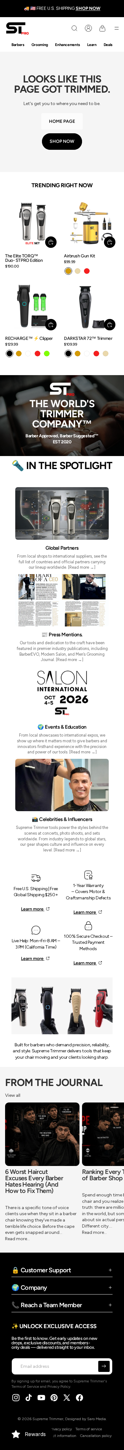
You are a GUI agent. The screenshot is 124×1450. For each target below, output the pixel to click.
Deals (108, 45)
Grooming (39, 45)
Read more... (17, 1238)
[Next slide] (113, 1172)
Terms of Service (25, 1386)
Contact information (59, 1435)
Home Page (62, 121)
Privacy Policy (58, 1386)
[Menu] (116, 28)
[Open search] (74, 28)
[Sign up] (104, 1366)
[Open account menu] (88, 28)
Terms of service (88, 1429)
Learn (91, 45)
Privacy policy (60, 1429)
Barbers (17, 45)
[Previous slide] (11, 1172)
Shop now (62, 141)
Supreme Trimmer (47, 1419)
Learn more (33, 909)
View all (12, 1095)
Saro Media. (97, 1419)
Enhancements (67, 45)
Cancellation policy (96, 1435)
